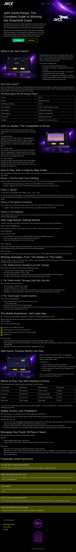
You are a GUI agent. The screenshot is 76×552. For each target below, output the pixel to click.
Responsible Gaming (8, 524)
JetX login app (61, 319)
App (48, 3)
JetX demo (69, 355)
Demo (53, 3)
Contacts (60, 3)
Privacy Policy (7, 527)
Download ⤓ (68, 3)
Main (43, 3)
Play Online (18, 40)
